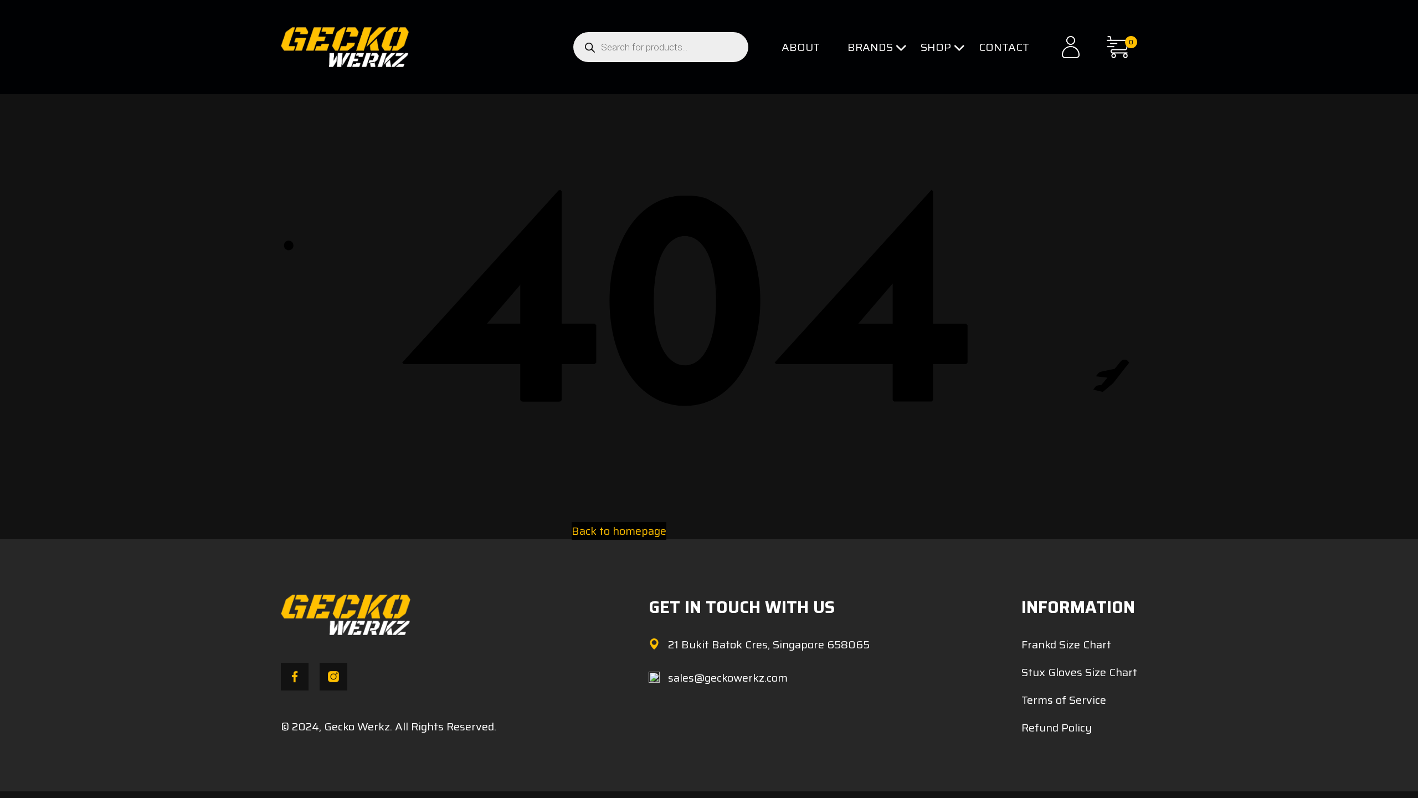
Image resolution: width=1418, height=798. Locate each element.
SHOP (936, 47)
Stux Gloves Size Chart (1079, 672)
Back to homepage (619, 531)
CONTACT (1004, 47)
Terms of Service (1063, 700)
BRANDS (870, 47)
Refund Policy (1056, 727)
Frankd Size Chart (1066, 644)
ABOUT (801, 47)
